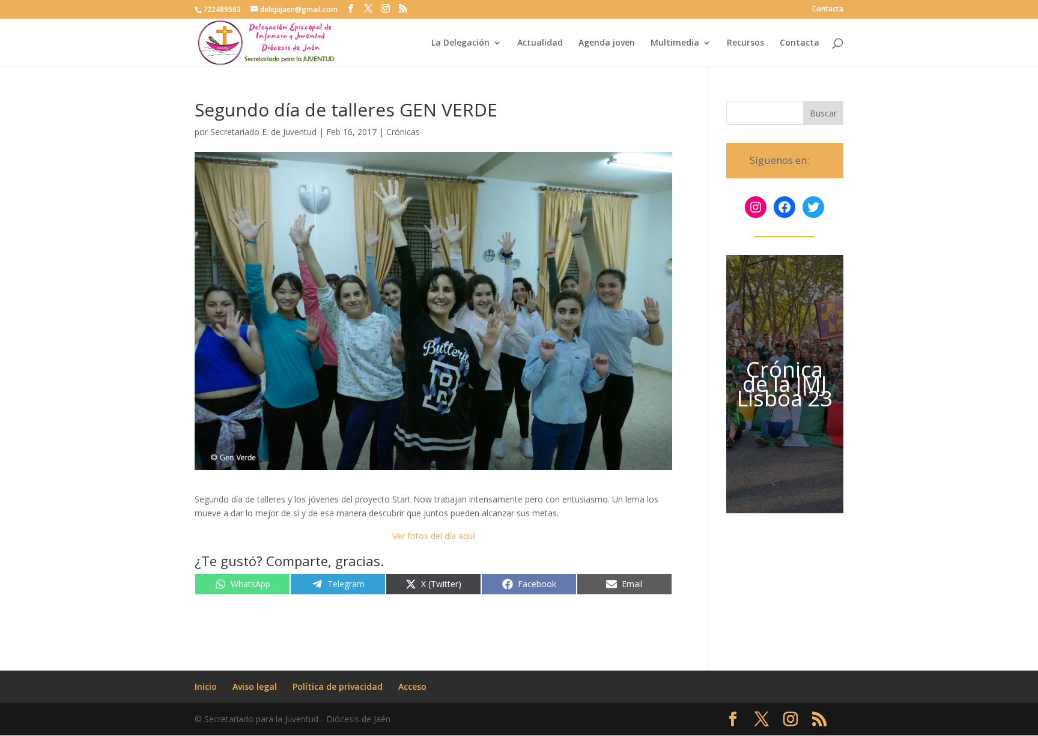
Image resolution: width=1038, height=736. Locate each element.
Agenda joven (606, 43)
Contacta (827, 9)
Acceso (412, 686)
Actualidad (540, 43)
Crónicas (403, 131)
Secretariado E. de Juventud (263, 131)
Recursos (745, 43)
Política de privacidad (338, 686)
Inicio (206, 686)
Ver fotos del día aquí (433, 535)
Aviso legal (254, 686)
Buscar (823, 113)
